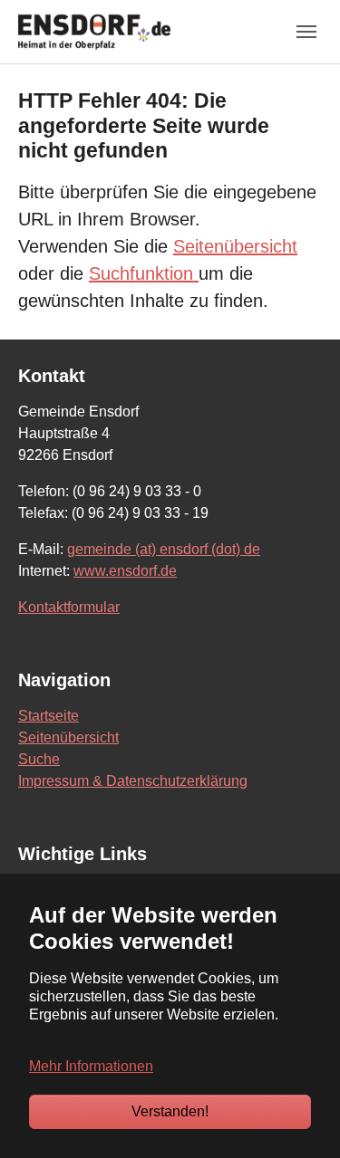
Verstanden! (170, 1111)
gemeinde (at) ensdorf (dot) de (163, 549)
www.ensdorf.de (125, 571)
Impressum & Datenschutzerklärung (133, 781)
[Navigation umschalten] (306, 31)
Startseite (48, 715)
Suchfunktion (144, 273)
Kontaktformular (69, 607)
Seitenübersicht (235, 246)
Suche (39, 759)
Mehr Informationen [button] (91, 1066)
